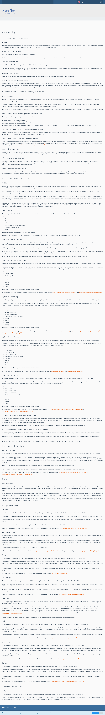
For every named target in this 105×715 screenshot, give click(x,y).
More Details (95, 713)
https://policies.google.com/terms (60, 331)
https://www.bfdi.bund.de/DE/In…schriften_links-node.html (28, 145)
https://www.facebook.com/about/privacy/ (63, 292)
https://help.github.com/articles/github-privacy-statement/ (17, 411)
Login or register (92, 2)
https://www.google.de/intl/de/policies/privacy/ (71, 594)
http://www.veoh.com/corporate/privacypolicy (63, 638)
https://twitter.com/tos (57, 371)
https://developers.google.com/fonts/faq (45, 551)
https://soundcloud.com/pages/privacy (12, 613)
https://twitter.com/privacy (74, 371)
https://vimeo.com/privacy (58, 573)
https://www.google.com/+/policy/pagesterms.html (84, 331)
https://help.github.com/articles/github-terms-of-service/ (65, 409)
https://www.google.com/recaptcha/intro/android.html (16, 474)
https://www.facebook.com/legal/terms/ (89, 292)
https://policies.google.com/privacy (11, 333)
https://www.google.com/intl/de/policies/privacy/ (72, 472)
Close (101, 713)
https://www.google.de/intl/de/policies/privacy (74, 528)
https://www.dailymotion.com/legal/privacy (66, 659)
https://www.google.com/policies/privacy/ (86, 551)
